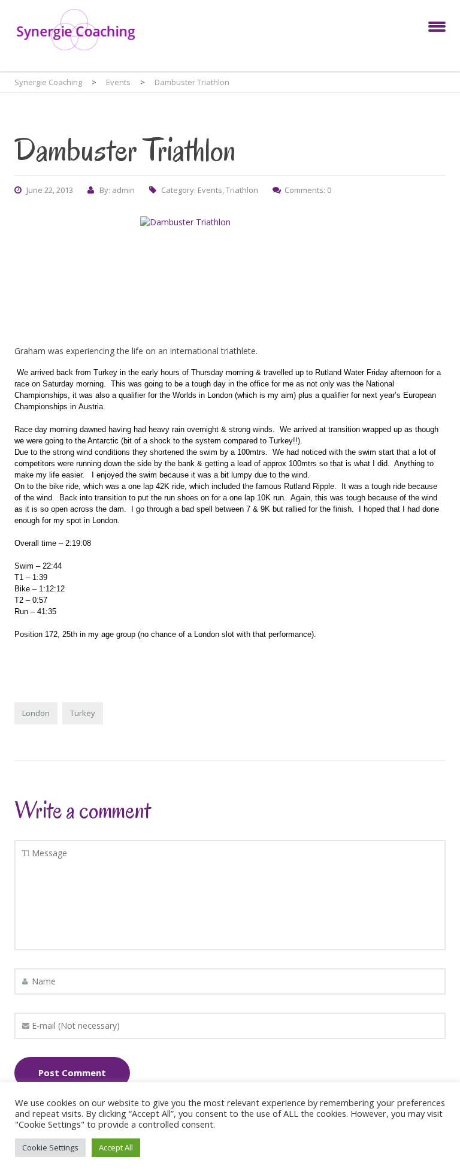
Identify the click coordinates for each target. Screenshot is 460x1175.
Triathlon (242, 190)
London (36, 713)
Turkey (82, 713)
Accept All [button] (116, 1147)
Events (210, 190)
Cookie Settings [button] (50, 1147)
